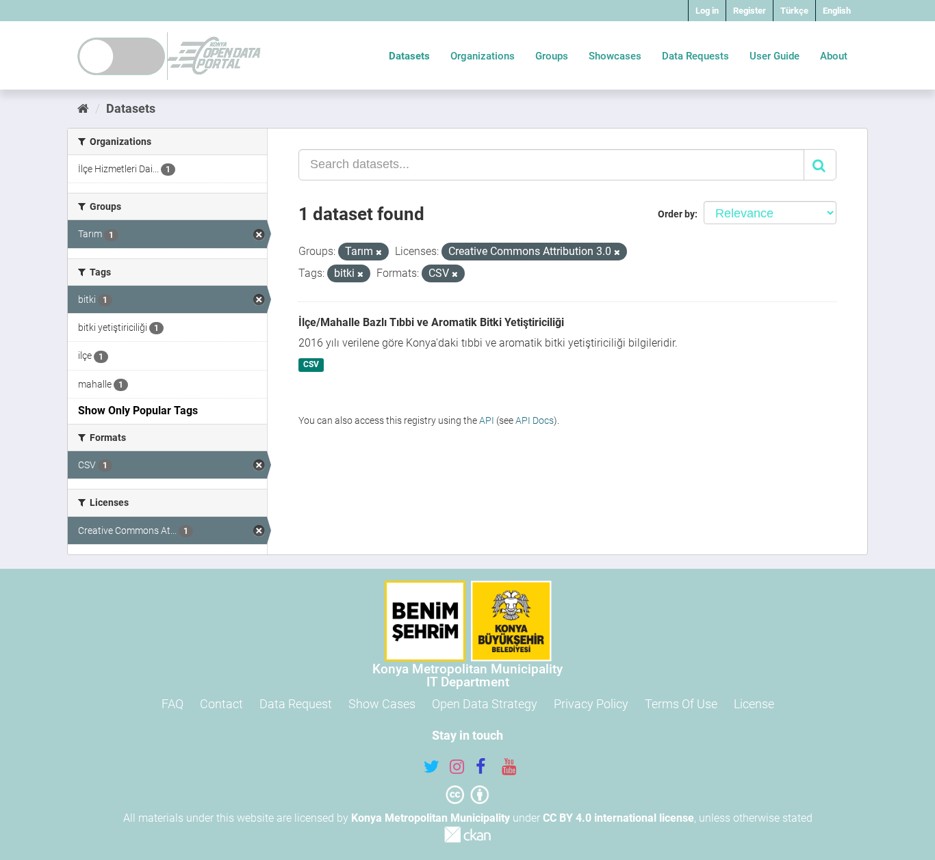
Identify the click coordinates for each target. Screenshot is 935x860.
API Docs (534, 420)
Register (749, 10)
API (486, 420)
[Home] (83, 108)
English (837, 10)
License (754, 704)
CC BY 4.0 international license (618, 817)
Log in (707, 10)
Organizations (482, 56)
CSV (311, 365)
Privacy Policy (591, 704)
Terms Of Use (681, 704)
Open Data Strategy (484, 704)
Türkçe (794, 10)
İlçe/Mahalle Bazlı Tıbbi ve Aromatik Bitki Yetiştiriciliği (431, 322)
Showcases (615, 56)
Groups (551, 56)
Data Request (295, 704)
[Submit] (820, 164)
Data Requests (695, 56)
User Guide (774, 56)
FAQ (172, 704)
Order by (676, 214)
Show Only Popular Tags (138, 410)
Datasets (409, 56)
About (833, 56)
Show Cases (381, 704)
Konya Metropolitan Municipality (430, 817)
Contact (221, 704)
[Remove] (379, 252)
